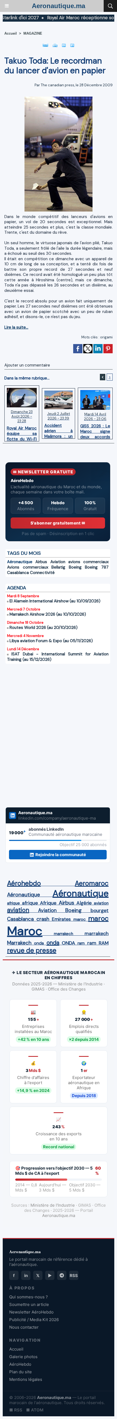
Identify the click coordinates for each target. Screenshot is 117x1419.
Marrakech (19, 943)
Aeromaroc (92, 883)
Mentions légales (25, 1379)
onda (39, 943)
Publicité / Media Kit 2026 (34, 1319)
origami (106, 337)
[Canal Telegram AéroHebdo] (61, 1275)
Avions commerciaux (27, 567)
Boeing (75, 567)
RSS (74, 1275)
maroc (79, 919)
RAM (104, 943)
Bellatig (58, 567)
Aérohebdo (24, 883)
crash (42, 919)
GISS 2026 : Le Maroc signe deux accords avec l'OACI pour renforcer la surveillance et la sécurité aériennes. (95, 430)
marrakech (63, 933)
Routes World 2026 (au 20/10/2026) (44, 627)
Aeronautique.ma (58, 5)
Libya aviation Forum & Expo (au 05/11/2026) (51, 641)
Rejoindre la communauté (60, 854)
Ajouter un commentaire (27, 365)
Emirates (61, 919)
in (26, 1275)
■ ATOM (35, 1410)
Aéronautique (19, 562)
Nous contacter (24, 1327)
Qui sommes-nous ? (28, 1296)
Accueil (10, 33)
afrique (13, 903)
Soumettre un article (29, 1304)
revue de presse (31, 950)
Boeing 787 (97, 567)
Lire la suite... (16, 327)
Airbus (41, 562)
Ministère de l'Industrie (52, 1205)
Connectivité (42, 572)
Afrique (48, 903)
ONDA (68, 943)
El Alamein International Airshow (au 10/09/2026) (55, 601)
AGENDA (16, 588)
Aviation (57, 562)
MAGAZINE (32, 33)
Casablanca (18, 572)
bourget (100, 910)
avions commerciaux (88, 562)
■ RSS (15, 1410)
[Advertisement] (52, 735)
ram (81, 943)
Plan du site (20, 1371)
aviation (101, 903)
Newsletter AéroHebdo (31, 1312)
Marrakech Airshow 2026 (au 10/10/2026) (48, 614)
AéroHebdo (20, 1364)
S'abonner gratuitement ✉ (57, 523)
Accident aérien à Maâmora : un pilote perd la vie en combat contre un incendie (58, 429)
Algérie (84, 903)
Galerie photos (23, 1356)
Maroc (24, 931)
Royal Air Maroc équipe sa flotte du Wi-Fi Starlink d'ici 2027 (22, 432)
